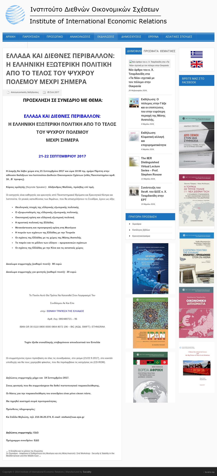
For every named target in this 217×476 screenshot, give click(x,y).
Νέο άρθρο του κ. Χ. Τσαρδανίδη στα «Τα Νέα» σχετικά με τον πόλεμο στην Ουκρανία (142, 78)
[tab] (133, 51)
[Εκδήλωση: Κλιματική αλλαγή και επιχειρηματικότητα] (134, 141)
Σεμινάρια (136, 224)
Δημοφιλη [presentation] (134, 51)
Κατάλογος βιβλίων (141, 230)
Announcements (18, 92)
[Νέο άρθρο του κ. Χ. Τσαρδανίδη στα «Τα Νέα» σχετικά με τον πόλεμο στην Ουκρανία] (149, 65)
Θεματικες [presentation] (167, 51)
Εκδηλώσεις (33, 92)
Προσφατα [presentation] (151, 51)
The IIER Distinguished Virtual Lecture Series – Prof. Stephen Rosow (151, 166)
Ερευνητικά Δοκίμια (141, 236)
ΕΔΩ (36, 440)
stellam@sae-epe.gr (72, 417)
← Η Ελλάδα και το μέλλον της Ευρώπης (24, 451)
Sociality (87, 472)
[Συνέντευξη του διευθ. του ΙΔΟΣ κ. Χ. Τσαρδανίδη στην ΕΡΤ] (134, 195)
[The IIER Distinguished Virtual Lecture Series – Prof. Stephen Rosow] (134, 166)
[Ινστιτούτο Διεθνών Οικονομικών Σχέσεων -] (105, 25)
